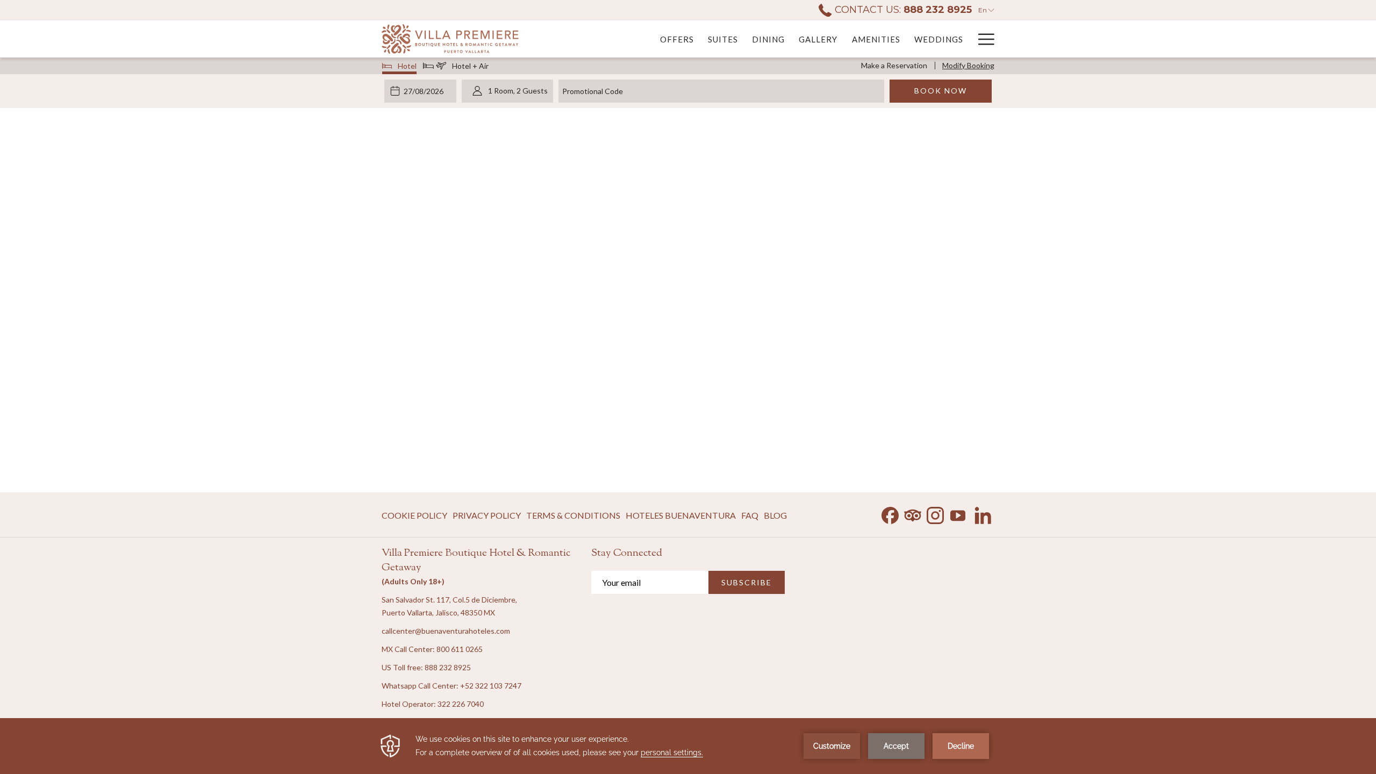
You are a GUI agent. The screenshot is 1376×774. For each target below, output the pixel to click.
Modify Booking (968, 65)
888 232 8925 (448, 667)
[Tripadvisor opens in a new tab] (912, 513)
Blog (775, 515)
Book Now (940, 90)
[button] (425, 91)
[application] (688, 746)
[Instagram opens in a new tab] (935, 513)
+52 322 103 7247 (490, 685)
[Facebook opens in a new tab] (890, 513)
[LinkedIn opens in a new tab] (983, 513)
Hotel (407, 67)
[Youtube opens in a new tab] (957, 513)
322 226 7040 (461, 703)
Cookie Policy (414, 515)
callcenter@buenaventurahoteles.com (446, 630)
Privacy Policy (487, 515)
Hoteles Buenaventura (681, 518)
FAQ (749, 515)
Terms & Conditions (573, 515)
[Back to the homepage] (450, 39)
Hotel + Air (470, 67)
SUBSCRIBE (746, 582)
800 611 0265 (459, 649)
